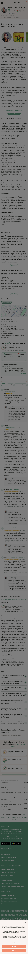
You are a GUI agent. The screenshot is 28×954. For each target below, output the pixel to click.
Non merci (13, 946)
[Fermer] (26, 922)
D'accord (14, 950)
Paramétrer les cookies (14, 942)
